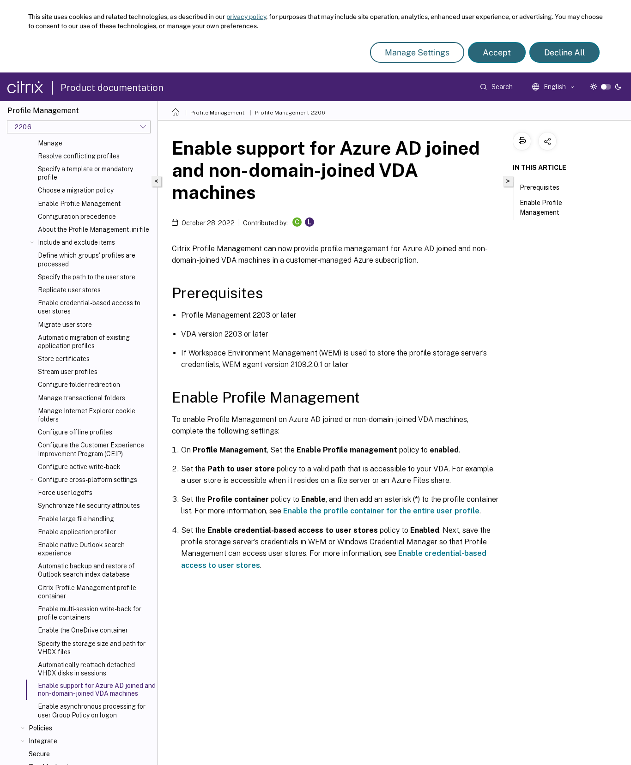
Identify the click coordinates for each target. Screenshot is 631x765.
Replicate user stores (69, 290)
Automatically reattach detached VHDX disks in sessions (86, 669)
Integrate (43, 741)
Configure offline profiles (75, 432)
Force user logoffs (65, 492)
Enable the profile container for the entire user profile (381, 510)
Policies (40, 728)
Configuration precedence (77, 216)
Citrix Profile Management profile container (87, 592)
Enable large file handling (76, 519)
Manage (50, 143)
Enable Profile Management (79, 203)
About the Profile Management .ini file (93, 229)
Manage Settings (417, 52)
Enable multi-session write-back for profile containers (89, 613)
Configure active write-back (79, 466)
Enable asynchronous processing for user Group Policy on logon (92, 710)
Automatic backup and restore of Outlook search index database (86, 570)
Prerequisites (539, 187)
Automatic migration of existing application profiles (84, 341)
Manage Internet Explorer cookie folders (86, 415)
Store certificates (64, 358)
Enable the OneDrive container (83, 630)
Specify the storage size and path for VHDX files (92, 648)
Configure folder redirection (79, 384)
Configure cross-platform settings (87, 479)
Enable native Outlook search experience (81, 549)
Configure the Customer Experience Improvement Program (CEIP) (91, 449)
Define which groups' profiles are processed (86, 259)
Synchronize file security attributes (89, 505)
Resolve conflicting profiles (79, 156)
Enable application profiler (77, 532)
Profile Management (217, 112)
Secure (39, 754)
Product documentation (112, 87)
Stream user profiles (67, 371)
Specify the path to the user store (86, 277)
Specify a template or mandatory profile (85, 173)
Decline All (564, 52)
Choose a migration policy (76, 190)
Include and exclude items (76, 242)
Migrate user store (65, 324)
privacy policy (246, 16)
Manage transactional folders (81, 398)
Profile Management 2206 (290, 112)
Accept (497, 52)
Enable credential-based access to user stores (89, 307)
